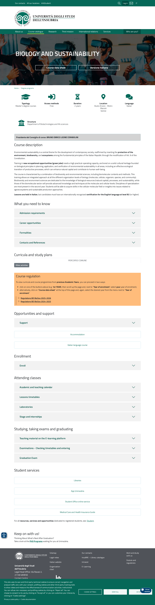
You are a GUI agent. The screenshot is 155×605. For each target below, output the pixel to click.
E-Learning (86, 566)
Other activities (22, 265)
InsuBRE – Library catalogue (93, 557)
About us (19, 31)
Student (90, 520)
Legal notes (54, 557)
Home (16, 88)
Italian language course (77, 345)
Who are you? (132, 31)
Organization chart (55, 568)
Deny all (115, 592)
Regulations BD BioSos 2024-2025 (36, 301)
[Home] (45, 18)
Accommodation (77, 334)
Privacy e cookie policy (11, 599)
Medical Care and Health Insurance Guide (77, 512)
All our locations (33, 3)
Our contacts (20, 3)
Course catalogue (35, 31)
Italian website (55, 562)
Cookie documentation (28, 599)
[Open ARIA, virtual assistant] (145, 590)
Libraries (77, 480)
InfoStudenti (46, 3)
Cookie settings (90, 592)
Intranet (85, 562)
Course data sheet (56, 68)
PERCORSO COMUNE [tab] (77, 260)
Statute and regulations (131, 561)
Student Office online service (77, 501)
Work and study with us (132, 554)
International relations (88, 31)
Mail (131, 3)
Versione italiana (99, 68)
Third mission (68, 31)
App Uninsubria (77, 491)
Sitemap (53, 553)
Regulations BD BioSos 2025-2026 (36, 298)
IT (136, 3)
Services (107, 31)
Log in (125, 3)
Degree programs (27, 88)
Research (53, 31)
